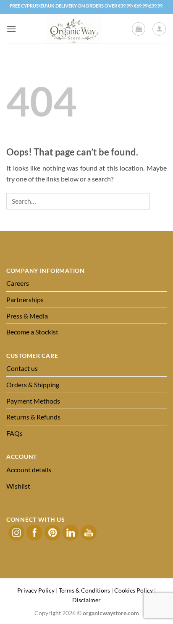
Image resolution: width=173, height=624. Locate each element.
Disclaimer (86, 599)
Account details (28, 470)
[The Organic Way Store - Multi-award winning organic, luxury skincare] (74, 29)
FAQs (14, 433)
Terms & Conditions (84, 590)
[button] (11, 28)
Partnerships (25, 299)
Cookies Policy (133, 590)
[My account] (159, 29)
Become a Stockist (32, 332)
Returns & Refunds (33, 417)
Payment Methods (33, 401)
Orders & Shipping (32, 384)
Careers (17, 283)
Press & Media (27, 316)
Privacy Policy (36, 590)
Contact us (22, 368)
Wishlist (18, 486)
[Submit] (158, 201)
